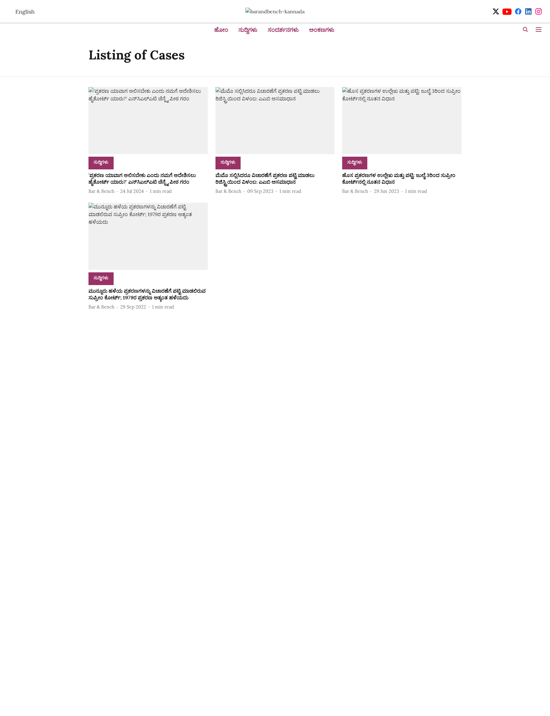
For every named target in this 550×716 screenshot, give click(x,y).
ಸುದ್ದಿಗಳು (247, 29)
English (25, 11)
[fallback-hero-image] (148, 120)
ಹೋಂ (221, 29)
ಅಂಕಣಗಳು (322, 29)
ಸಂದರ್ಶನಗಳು (283, 29)
